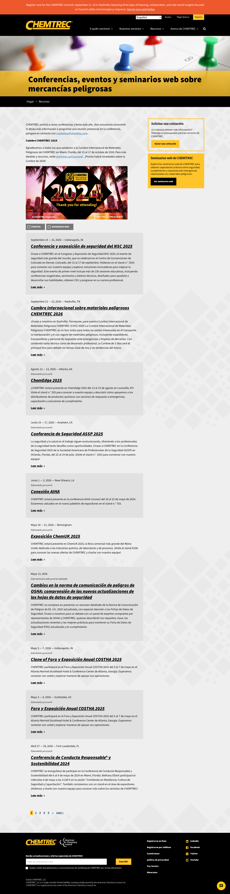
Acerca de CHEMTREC (183, 29)
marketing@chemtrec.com (72, 133)
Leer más (36, 287)
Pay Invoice (152, 866)
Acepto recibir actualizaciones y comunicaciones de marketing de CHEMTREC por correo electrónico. (75, 868)
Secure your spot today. (141, 9)
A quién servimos (100, 29)
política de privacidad (158, 860)
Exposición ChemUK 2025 (55, 536)
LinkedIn (194, 841)
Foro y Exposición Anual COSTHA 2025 (68, 708)
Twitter (194, 853)
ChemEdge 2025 (46, 380)
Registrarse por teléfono (159, 847)
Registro (198, 17)
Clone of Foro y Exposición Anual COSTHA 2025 (76, 659)
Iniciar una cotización (165, 143)
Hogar (30, 102)
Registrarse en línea (156, 841)
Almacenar (152, 872)
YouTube (194, 860)
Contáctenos (153, 853)
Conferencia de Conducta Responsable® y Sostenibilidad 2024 (71, 760)
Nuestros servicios (130, 29)
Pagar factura (183, 17)
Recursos (155, 29)
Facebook (195, 847)
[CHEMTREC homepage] (49, 29)
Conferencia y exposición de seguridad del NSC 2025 (81, 246)
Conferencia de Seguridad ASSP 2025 (67, 434)
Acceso (168, 17)
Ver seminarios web (163, 181)
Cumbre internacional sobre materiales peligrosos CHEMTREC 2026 (80, 311)
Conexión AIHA (45, 491)
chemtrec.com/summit (69, 157)
